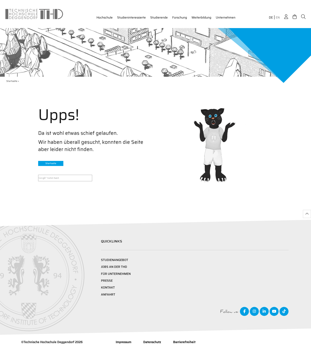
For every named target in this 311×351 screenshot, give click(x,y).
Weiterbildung (201, 17)
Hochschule (104, 17)
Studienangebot (114, 260)
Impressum (123, 342)
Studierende (159, 17)
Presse (107, 280)
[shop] (295, 17)
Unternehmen (225, 17)
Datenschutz (152, 342)
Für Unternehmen (116, 274)
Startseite (11, 81)
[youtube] (274, 311)
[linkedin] (264, 311)
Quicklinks (111, 241)
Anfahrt (108, 294)
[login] (286, 17)
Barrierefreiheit (184, 342)
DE (271, 17)
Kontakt (108, 287)
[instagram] (254, 311)
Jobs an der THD (114, 267)
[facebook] (244, 311)
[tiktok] (284, 311)
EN (278, 17)
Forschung (179, 17)
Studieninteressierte (131, 17)
